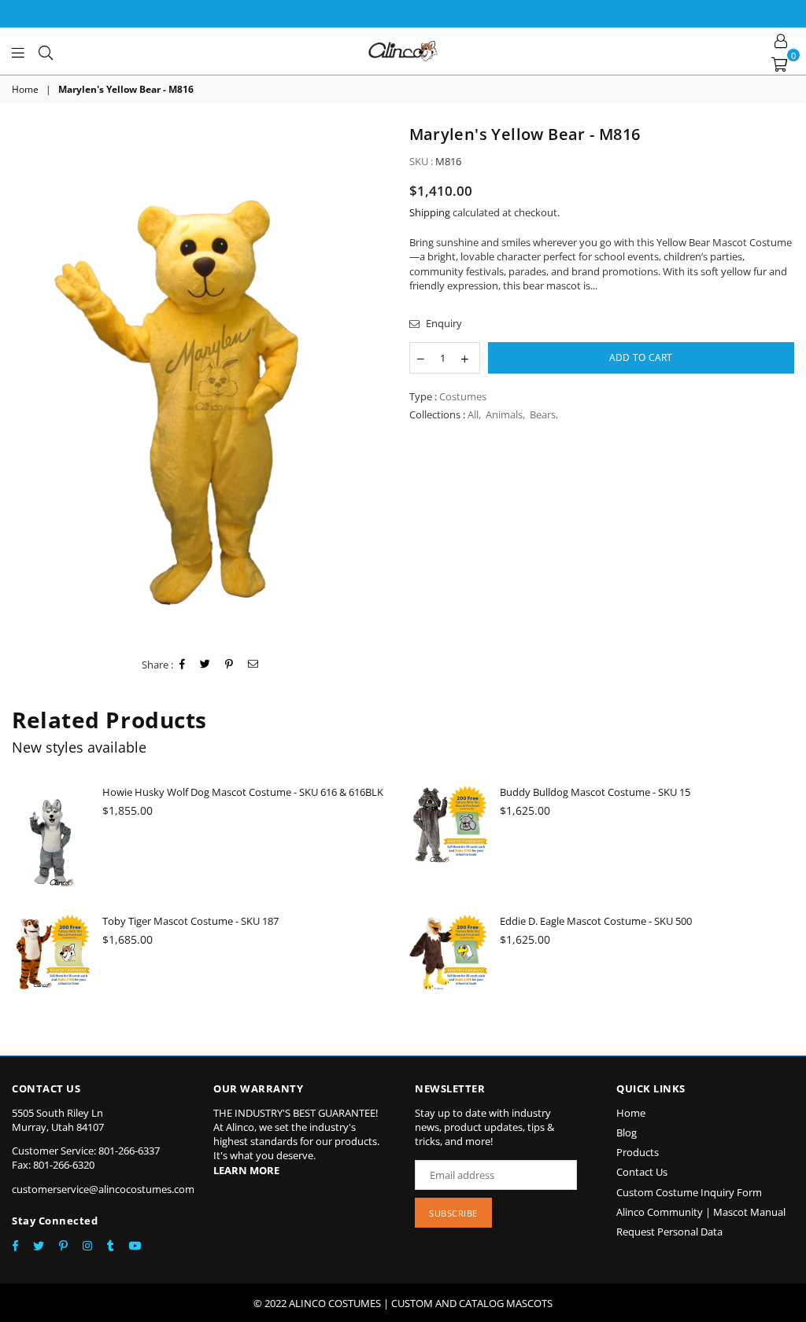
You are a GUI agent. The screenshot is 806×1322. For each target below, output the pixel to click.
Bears (543, 414)
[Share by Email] (253, 664)
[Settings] (780, 39)
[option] (204, 384)
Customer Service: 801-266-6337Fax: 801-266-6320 (86, 1157)
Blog (626, 1132)
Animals (504, 414)
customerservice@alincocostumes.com (103, 1189)
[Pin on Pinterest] (229, 664)
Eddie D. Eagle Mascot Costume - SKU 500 (596, 921)
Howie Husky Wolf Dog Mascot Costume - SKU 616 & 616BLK (242, 792)
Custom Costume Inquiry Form (689, 1192)
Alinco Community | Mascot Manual (701, 1212)
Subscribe (453, 1213)
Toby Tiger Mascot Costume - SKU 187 (190, 921)
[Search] (45, 51)
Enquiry (442, 323)
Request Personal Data (669, 1231)
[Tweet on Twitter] (205, 664)
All (473, 414)
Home (25, 89)
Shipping (429, 212)
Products (637, 1152)
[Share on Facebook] (183, 664)
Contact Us (641, 1172)
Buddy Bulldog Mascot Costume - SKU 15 (595, 792)
